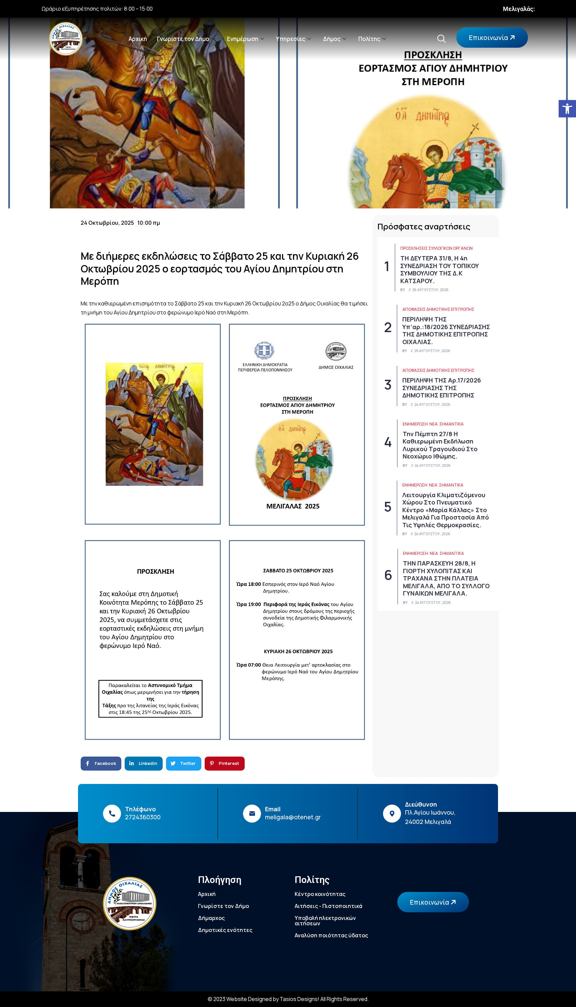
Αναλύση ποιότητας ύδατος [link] (331, 935)
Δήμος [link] (332, 39)
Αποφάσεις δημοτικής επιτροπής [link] (438, 309)
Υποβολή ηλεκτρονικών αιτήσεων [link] (325, 920)
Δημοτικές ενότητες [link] (225, 930)
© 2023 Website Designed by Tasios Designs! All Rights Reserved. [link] (288, 999)
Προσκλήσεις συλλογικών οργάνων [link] (436, 248)
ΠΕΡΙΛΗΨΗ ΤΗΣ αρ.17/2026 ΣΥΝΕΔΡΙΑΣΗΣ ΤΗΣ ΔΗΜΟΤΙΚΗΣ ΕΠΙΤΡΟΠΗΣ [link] (441, 387)
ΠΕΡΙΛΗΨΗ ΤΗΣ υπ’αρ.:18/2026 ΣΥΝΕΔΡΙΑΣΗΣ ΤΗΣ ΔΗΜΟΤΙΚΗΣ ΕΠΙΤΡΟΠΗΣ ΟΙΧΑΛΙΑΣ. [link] (446, 330)
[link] (567, 108)
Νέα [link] (433, 424)
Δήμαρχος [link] (211, 918)
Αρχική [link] (138, 39)
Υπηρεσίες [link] (290, 39)
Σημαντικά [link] (451, 424)
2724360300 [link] (143, 817)
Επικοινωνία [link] (489, 37)
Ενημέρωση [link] (242, 39)
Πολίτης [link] (369, 39)
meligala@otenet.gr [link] (293, 817)
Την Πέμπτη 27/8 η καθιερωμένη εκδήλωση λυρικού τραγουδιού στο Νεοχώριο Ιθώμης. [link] (440, 445)
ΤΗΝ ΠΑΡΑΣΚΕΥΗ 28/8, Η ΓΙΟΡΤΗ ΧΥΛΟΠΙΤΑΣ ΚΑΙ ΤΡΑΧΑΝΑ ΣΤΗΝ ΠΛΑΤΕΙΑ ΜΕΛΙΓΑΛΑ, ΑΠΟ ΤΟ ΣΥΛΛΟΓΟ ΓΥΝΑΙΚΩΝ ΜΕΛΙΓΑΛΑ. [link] (446, 578)
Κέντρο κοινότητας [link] (320, 894)
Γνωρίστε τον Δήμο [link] (183, 39)
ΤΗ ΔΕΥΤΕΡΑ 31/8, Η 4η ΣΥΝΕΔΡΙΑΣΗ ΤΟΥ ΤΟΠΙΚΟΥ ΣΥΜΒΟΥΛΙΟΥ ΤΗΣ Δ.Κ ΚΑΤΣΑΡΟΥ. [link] (439, 269)
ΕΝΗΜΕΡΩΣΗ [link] (415, 424)
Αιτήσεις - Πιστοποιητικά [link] (328, 906)
